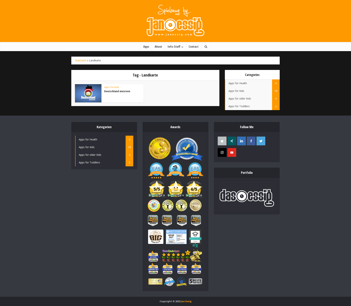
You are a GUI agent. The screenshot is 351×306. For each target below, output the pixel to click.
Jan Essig (186, 301)
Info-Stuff (174, 47)
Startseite (80, 60)
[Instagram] (222, 152)
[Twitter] (260, 141)
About (158, 47)
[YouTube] (231, 152)
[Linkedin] (241, 141)
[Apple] (222, 141)
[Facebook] (251, 141)
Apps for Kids (111, 87)
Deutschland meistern (117, 91)
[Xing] (231, 141)
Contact (194, 47)
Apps (146, 47)
